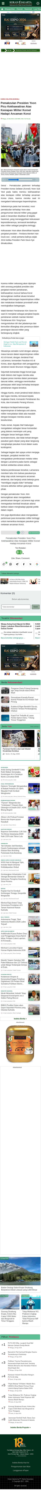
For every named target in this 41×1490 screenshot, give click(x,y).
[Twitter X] (30, 564)
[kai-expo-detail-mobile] (20, 30)
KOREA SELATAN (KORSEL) (10, 99)
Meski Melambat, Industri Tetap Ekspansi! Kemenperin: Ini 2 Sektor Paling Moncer (13, 995)
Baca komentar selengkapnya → (13, 638)
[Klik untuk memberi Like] (4, 564)
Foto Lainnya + (35, 726)
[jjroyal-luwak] (20, 1044)
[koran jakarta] (3, 50)
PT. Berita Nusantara (26, 1479)
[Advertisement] (20, 74)
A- (3, 179)
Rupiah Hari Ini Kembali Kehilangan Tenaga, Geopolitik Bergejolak (13, 893)
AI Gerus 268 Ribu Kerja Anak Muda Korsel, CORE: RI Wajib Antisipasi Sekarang (19, 581)
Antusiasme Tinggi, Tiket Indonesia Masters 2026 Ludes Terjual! (13, 921)
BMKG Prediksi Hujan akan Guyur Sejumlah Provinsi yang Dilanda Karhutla (13, 1007)
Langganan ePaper (21, 1470)
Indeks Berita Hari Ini (20, 1463)
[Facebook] (24, 564)
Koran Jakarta (12, 1479)
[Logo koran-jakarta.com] (20, 3)
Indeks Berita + (20, 1019)
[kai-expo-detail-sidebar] (20, 661)
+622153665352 (21, 1456)
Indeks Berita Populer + (20, 1427)
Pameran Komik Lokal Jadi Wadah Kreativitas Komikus (17, 750)
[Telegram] (17, 564)
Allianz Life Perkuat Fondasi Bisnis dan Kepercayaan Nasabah (12, 819)
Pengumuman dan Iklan (20, 1467)
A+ (37, 179)
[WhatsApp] (10, 564)
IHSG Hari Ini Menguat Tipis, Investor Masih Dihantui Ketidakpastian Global (12, 864)
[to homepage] (21, 1443)
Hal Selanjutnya (34, 533)
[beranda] (2, 9)
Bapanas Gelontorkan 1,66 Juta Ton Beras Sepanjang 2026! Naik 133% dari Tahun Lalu (13, 834)
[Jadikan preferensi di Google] (37, 564)
